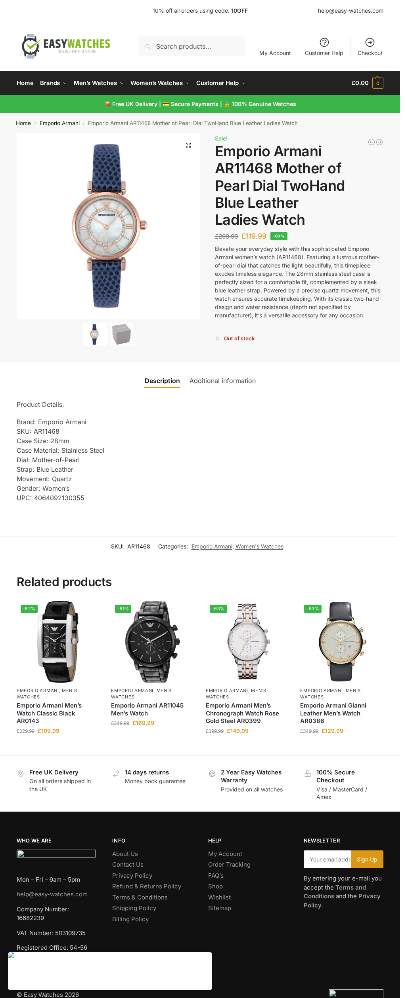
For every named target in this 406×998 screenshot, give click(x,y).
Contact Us (128, 864)
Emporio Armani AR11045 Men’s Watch (147, 709)
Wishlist (219, 897)
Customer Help (324, 52)
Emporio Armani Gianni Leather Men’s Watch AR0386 (333, 713)
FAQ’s (216, 875)
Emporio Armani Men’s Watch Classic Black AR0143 (49, 713)
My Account (275, 52)
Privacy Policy (132, 875)
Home (23, 123)
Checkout (370, 52)
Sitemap (219, 908)
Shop (215, 886)
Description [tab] (162, 381)
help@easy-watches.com (52, 894)
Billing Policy (130, 919)
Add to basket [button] (58, 747)
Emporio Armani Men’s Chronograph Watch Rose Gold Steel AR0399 (242, 713)
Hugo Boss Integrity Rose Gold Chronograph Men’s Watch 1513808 (125, 964)
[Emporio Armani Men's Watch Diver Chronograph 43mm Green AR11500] (379, 142)
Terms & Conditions (140, 897)
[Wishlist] (87, 613)
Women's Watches (259, 546)
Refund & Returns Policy (146, 886)
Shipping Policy (134, 908)
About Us (125, 854)
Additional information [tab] (223, 381)
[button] (367, 83)
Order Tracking (229, 864)
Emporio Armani (60, 123)
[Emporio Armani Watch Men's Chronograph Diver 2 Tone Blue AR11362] (371, 142)
